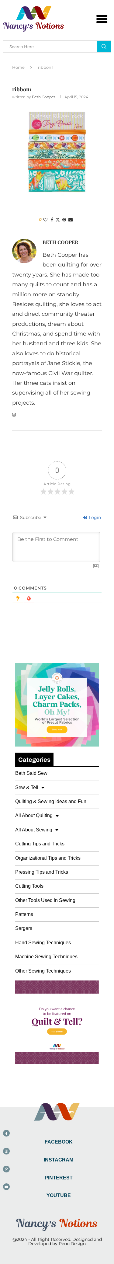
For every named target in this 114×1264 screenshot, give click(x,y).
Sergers (23, 928)
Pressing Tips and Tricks (41, 872)
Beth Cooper (43, 97)
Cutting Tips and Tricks (39, 843)
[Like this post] (45, 219)
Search (104, 46)
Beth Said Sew (31, 773)
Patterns (24, 914)
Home (18, 67)
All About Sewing (33, 829)
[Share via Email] (70, 219)
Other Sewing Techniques (43, 970)
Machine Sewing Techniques (46, 956)
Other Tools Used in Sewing (45, 900)
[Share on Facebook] (52, 219)
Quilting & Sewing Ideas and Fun (50, 801)
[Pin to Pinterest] (64, 219)
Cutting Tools (29, 886)
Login (94, 517)
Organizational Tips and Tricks (48, 858)
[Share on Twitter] (58, 219)
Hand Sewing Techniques (43, 942)
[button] (102, 19)
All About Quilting (34, 815)
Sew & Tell (26, 787)
